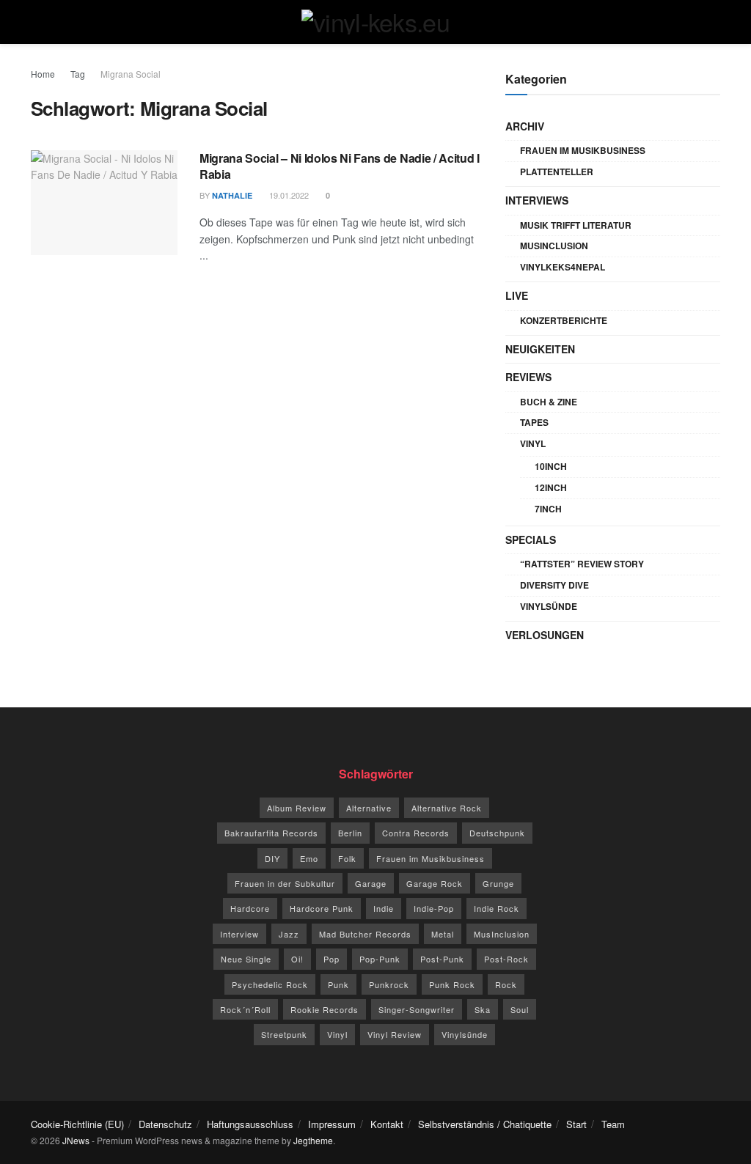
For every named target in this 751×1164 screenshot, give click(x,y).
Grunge (498, 883)
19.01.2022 (288, 195)
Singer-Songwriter (416, 1009)
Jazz (289, 934)
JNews (75, 1140)
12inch (551, 487)
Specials (530, 539)
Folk (347, 858)
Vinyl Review (394, 1034)
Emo (309, 858)
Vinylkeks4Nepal (562, 266)
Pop (331, 959)
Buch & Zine (548, 401)
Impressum (332, 1124)
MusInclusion (554, 245)
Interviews (536, 200)
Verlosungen (544, 634)
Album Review (296, 808)
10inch (551, 466)
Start (576, 1124)
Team (613, 1124)
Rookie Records (324, 1009)
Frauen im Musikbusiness (582, 150)
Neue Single (246, 959)
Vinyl (533, 443)
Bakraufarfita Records (271, 833)
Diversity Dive (554, 585)
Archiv (524, 126)
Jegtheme (313, 1140)
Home (43, 73)
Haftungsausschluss (250, 1124)
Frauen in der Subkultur (285, 883)
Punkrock (389, 984)
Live (516, 295)
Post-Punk (442, 959)
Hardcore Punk (321, 908)
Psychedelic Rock (270, 984)
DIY (272, 858)
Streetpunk (284, 1034)
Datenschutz (165, 1124)
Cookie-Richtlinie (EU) (77, 1124)
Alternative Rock (446, 808)
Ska (483, 1009)
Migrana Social (130, 73)
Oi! (297, 959)
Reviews (528, 376)
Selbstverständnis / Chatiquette (485, 1124)
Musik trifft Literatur (575, 225)
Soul (519, 1009)
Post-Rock (506, 959)
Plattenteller (556, 171)
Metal (442, 934)
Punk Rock (452, 984)
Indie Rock (496, 908)
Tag (77, 73)
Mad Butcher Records (365, 934)
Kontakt (386, 1124)
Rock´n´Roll (245, 1009)
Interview (239, 934)
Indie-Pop (434, 908)
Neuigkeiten (540, 349)
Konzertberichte (563, 320)
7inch (548, 508)
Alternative (369, 808)
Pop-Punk (379, 959)
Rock (506, 984)
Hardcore (250, 908)
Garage (371, 883)
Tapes (534, 422)
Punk (338, 984)
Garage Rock (434, 883)
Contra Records (416, 833)
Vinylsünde (548, 606)
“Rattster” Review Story (582, 563)
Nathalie (232, 195)
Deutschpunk (497, 833)
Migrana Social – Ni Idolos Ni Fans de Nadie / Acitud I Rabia (339, 166)
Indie (383, 908)
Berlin (350, 833)
